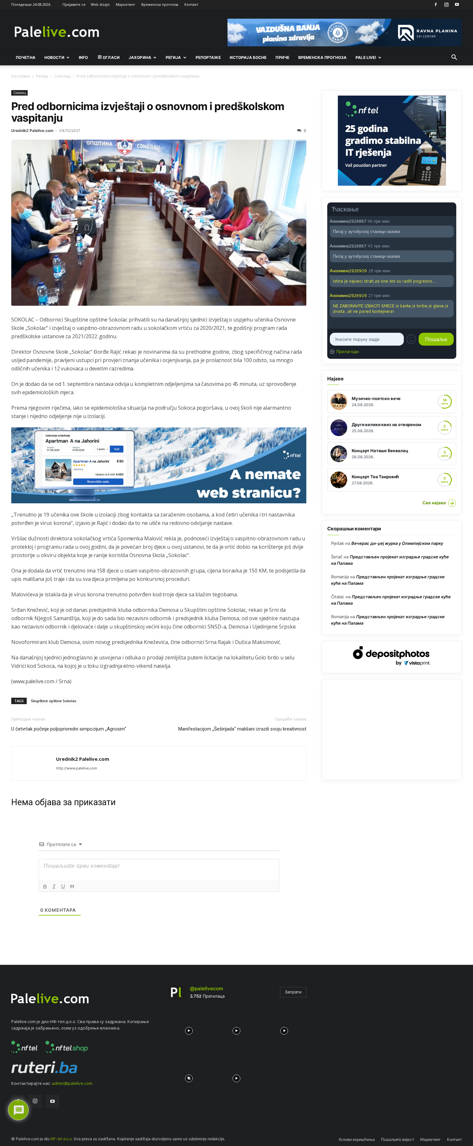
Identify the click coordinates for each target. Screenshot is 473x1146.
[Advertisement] (391, 730)
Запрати (293, 991)
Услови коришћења (357, 1139)
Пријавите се (74, 4)
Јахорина (140, 57)
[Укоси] (54, 886)
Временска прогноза (159, 4)
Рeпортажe (208, 57)
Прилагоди (347, 351)
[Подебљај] (45, 886)
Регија (42, 76)
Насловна (20, 76)
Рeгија (173, 57)
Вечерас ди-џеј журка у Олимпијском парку (397, 543)
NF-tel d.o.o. (62, 1138)
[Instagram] (446, 4)
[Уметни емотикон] (411, 339)
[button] (454, 57)
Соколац (62, 76)
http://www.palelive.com (76, 768)
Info (83, 57)
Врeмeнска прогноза (322, 57)
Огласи (111, 57)
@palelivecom (206, 988)
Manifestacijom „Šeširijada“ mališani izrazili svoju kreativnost (242, 729)
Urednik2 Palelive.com (32, 130)
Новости (54, 57)
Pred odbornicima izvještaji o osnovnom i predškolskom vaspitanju (147, 112)
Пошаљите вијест (397, 1139)
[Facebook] (436, 4)
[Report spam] (450, 221)
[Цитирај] (72, 886)
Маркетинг (125, 4)
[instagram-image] (189, 1029)
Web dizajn (100, 4)
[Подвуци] (63, 886)
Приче (282, 57)
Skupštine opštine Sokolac (54, 700)
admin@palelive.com (72, 1083)
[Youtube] (457, 4)
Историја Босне (248, 57)
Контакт (191, 4)
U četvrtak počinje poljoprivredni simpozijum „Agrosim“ (68, 729)
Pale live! (366, 57)
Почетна (25, 57)
